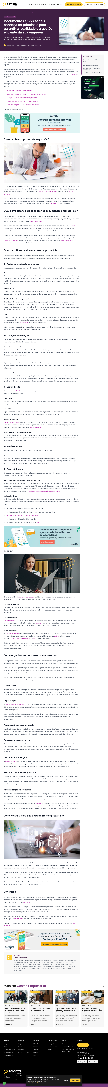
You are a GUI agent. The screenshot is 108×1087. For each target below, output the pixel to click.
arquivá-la (73, 74)
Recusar (65, 1080)
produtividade (19, 919)
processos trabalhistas (67, 240)
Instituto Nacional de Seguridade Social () (44, 491)
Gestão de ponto (98, 4)
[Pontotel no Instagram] (86, 1058)
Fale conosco (83, 1045)
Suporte (50, 1049)
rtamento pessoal (28, 597)
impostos (26, 902)
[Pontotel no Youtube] (83, 1058)
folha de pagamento (12, 633)
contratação (55, 203)
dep (20, 597)
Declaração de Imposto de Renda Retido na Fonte (23, 515)
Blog (19, 1044)
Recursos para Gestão (9, 1049)
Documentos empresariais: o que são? (92, 60)
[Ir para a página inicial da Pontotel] (10, 4)
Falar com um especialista (73, 4)
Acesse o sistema (52, 1046)
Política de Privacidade (68, 1046)
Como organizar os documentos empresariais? (22, 101)
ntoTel (8, 926)
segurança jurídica (36, 221)
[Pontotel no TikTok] (78, 1058)
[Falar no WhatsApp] (4, 1083)
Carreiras (35, 1046)
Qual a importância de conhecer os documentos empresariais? (92, 64)
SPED (38, 522)
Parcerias (35, 1052)
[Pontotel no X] (92, 1058)
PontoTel (39, 803)
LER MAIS (7, 1024)
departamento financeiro (47, 191)
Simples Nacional (35, 427)
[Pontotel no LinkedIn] (81, 1058)
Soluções (31, 4)
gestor (74, 226)
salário (56, 636)
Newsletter (21, 1049)
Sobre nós (35, 1044)
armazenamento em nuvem (14, 744)
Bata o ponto (51, 1044)
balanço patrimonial (12, 422)
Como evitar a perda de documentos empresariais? (24, 105)
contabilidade (15, 391)
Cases (34, 1055)
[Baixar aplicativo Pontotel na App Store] (93, 1061)
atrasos (38, 623)
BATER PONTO (89, 4)
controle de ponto (11, 620)
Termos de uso (66, 1044)
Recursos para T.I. (8, 1055)
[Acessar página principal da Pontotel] (12, 1072)
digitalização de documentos (15, 704)
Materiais (20, 1046)
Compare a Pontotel (23, 1052)
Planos (37, 4)
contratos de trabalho (11, 240)
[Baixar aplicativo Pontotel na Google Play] (82, 1061)
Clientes (43, 4)
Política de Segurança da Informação (68, 1050)
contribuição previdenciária (22, 638)
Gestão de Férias (8, 1058)
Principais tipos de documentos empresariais (91, 68)
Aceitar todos (75, 1080)
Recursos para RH (8, 1052)
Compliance (36, 1049)
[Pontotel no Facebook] (89, 1058)
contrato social (10, 276)
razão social (24, 323)
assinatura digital (11, 761)
